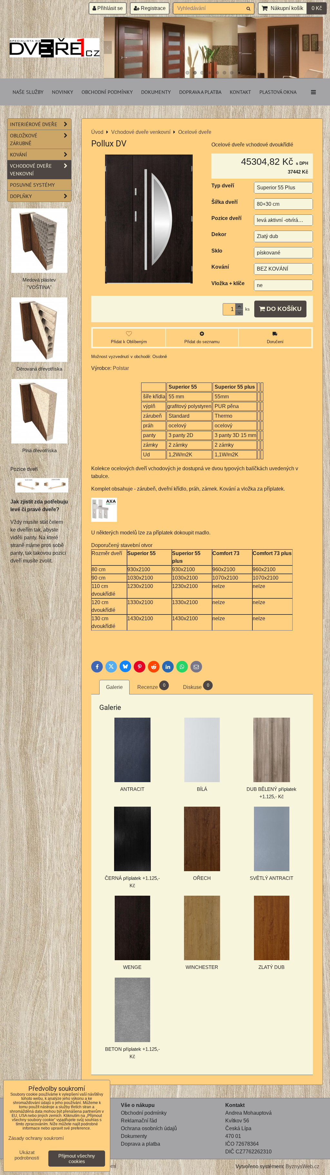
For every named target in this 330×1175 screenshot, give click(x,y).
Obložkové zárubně (23, 139)
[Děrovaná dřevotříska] (39, 329)
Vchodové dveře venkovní (31, 170)
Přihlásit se (109, 8)
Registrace (153, 8)
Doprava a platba (200, 92)
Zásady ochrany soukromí (36, 1138)
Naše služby (28, 92)
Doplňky (21, 196)
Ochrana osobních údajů (149, 1128)
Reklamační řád (139, 1120)
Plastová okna (277, 92)
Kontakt (240, 92)
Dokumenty (156, 92)
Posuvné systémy (32, 185)
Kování (18, 154)
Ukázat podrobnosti (27, 1155)
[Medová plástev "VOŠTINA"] (39, 240)
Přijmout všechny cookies (76, 1158)
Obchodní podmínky (107, 92)
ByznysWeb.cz (302, 1166)
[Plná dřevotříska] (39, 411)
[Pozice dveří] (41, 486)
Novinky (62, 92)
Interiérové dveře (33, 124)
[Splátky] (121, 1151)
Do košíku (283, 308)
